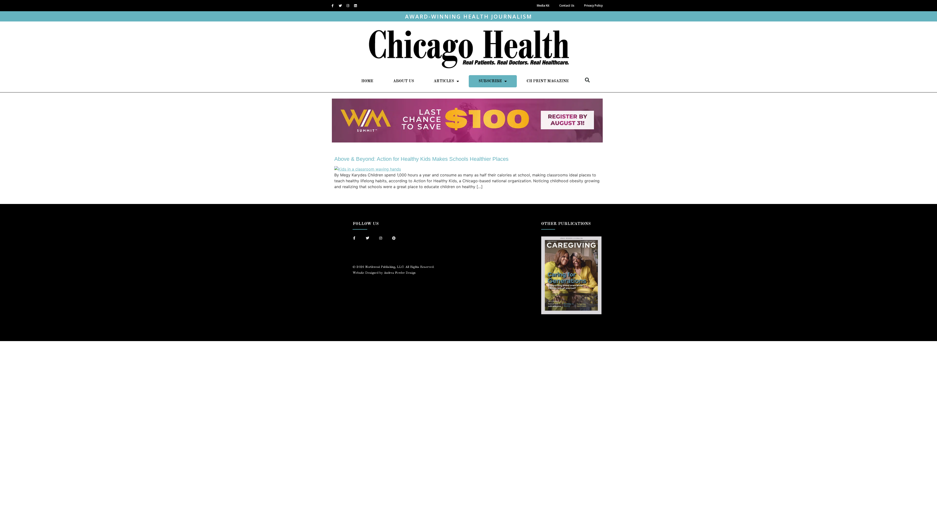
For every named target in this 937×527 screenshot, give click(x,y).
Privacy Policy (593, 5)
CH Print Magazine (548, 81)
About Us (403, 81)
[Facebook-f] (332, 5)
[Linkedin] (355, 5)
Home (367, 81)
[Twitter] (340, 5)
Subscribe (490, 81)
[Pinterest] (394, 238)
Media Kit (543, 5)
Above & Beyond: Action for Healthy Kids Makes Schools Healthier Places (421, 159)
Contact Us (566, 5)
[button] (587, 80)
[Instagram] (348, 5)
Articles (444, 81)
